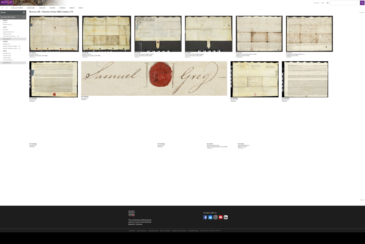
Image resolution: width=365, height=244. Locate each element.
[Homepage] (36, 3)
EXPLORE (31, 8)
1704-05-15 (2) (7, 55)
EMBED (62, 8)
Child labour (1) (7, 34)
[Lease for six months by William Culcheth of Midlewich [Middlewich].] (158, 34)
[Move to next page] (7, 8)
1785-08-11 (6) (7, 53)
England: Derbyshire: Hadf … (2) (11, 48)
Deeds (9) (5, 29)
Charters (5, 22)
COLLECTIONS (17, 8)
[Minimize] (24, 12)
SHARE (52, 8)
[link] (357, 3)
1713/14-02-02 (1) (7, 60)
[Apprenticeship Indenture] (256, 125)
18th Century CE (7, 24)
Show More (6, 39)
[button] (362, 3)
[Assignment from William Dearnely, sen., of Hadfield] (309, 34)
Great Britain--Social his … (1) (11, 36)
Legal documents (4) (8, 32)
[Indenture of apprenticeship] (220, 125)
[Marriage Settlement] (54, 34)
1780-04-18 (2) (7, 58)
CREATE (42, 8)
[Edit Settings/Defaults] (327, 3)
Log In (322, 3)
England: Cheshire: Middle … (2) (11, 46)
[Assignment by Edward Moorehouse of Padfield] (259, 34)
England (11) (6, 44)
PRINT (72, 8)
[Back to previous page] (2, 8)
